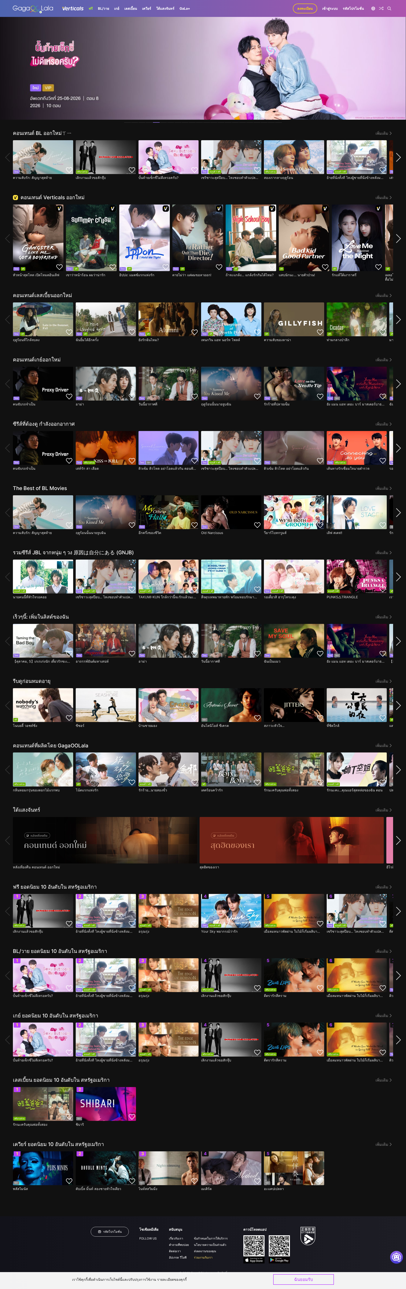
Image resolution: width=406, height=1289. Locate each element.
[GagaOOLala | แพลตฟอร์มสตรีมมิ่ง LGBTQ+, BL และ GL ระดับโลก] (33, 8)
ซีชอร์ (80, 725)
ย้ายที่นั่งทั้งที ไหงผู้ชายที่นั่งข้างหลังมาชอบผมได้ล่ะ (356, 178)
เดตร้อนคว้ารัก (212, 790)
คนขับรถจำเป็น (24, 404)
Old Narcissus (212, 533)
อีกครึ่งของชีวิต (150, 533)
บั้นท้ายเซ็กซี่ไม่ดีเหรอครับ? (158, 178)
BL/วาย (103, 8)
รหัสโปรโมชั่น (353, 8)
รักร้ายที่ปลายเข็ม (277, 404)
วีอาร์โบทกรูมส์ (275, 533)
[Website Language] (373, 8)
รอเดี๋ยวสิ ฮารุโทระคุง (280, 597)
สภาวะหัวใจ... (274, 725)
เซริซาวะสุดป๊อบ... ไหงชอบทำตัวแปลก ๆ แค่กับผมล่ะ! (230, 178)
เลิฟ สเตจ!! (334, 533)
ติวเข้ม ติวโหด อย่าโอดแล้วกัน (286, 468)
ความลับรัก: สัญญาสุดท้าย (32, 178)
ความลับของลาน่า (277, 340)
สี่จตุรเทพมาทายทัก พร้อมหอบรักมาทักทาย (230, 597)
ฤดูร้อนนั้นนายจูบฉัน (216, 404)
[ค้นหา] (389, 8)
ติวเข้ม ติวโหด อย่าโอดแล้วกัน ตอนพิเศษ (168, 468)
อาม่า (80, 404)
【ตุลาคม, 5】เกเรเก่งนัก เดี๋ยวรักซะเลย (42, 661)
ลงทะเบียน (305, 8)
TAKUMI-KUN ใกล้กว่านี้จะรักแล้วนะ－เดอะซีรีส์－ (168, 597)
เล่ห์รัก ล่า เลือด (87, 468)
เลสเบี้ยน (130, 8)
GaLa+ (185, 8)
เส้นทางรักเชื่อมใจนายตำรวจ (348, 468)
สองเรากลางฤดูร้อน (278, 178)
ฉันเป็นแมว (272, 661)
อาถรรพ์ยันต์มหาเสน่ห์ (92, 661)
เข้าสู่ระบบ (330, 8)
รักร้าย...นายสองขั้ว (153, 790)
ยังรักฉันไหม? (149, 340)
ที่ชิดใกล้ (333, 725)
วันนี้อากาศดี (148, 404)
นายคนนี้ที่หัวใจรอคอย (30, 597)
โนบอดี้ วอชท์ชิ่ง (25, 725)
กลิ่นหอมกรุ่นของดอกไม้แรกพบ (36, 790)
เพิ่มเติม (382, 133)
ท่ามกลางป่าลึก (338, 340)
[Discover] (381, 8)
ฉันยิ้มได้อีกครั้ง (87, 340)
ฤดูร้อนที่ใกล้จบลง (26, 340)
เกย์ (116, 8)
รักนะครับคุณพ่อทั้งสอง (281, 790)
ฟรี (91, 8)
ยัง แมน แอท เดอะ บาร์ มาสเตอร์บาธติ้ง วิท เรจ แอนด (356, 404)
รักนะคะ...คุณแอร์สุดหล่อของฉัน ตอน (355, 790)
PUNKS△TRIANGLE (342, 597)
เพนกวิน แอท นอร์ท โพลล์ (220, 340)
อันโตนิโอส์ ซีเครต (215, 725)
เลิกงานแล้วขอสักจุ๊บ (91, 178)
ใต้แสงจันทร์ (165, 8)
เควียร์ (146, 8)
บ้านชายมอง (148, 725)
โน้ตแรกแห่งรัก (87, 790)
